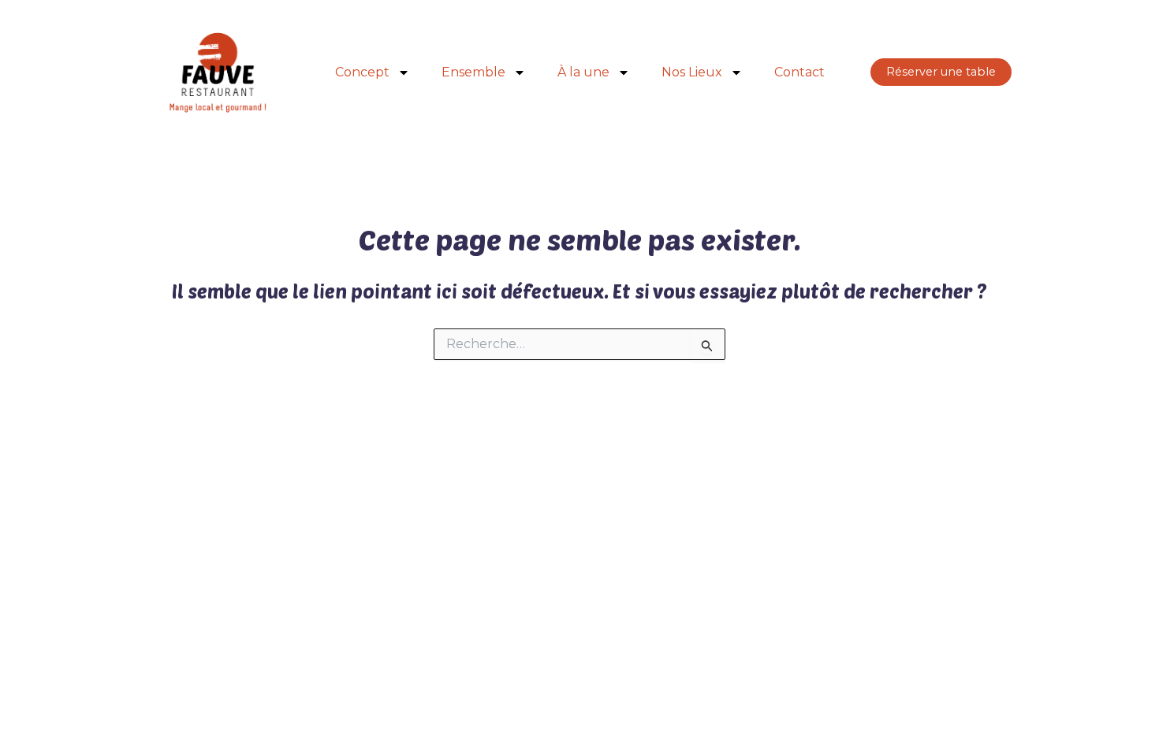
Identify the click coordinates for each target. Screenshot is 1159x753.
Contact (799, 72)
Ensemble (473, 72)
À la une (583, 72)
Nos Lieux (691, 72)
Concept (362, 72)
